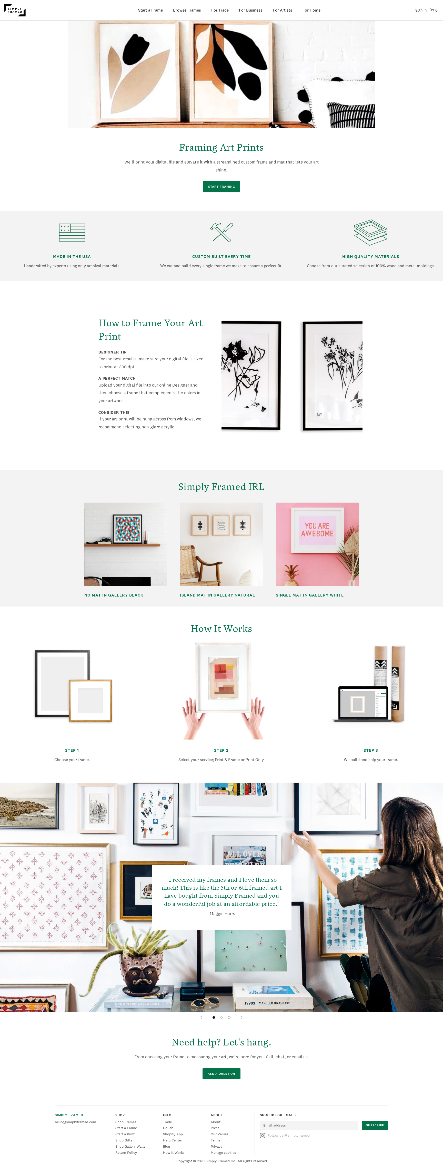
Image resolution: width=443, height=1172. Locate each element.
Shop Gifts (123, 1140)
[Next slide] (241, 1017)
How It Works (174, 1152)
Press (215, 1128)
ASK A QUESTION (221, 1074)
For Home (311, 10)
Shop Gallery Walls (130, 1146)
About (215, 1122)
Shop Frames (125, 1122)
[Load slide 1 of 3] (214, 1017)
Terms (215, 1140)
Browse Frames (187, 10)
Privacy (216, 1146)
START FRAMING (221, 187)
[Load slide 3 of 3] (229, 1017)
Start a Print (125, 1134)
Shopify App (173, 1134)
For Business (251, 10)
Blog (166, 1146)
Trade (167, 1122)
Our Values (219, 1134)
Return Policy (126, 1152)
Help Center (172, 1140)
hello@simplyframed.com (75, 1122)
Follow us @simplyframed (289, 1135)
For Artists (282, 10)
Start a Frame (150, 10)
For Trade (220, 10)
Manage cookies (223, 1152)
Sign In (421, 10)
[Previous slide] (201, 1017)
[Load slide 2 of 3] (221, 1017)
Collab (168, 1128)
